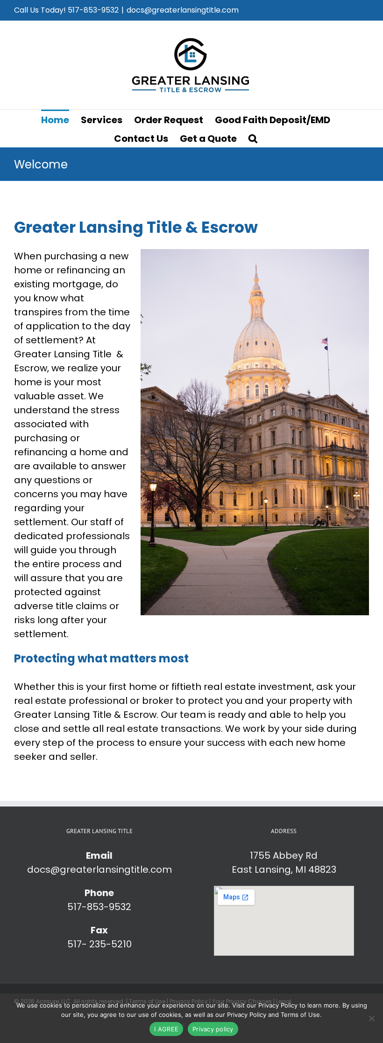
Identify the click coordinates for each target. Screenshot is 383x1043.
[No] (371, 1018)
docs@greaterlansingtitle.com (183, 10)
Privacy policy (213, 1029)
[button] (252, 137)
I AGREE (166, 1029)
